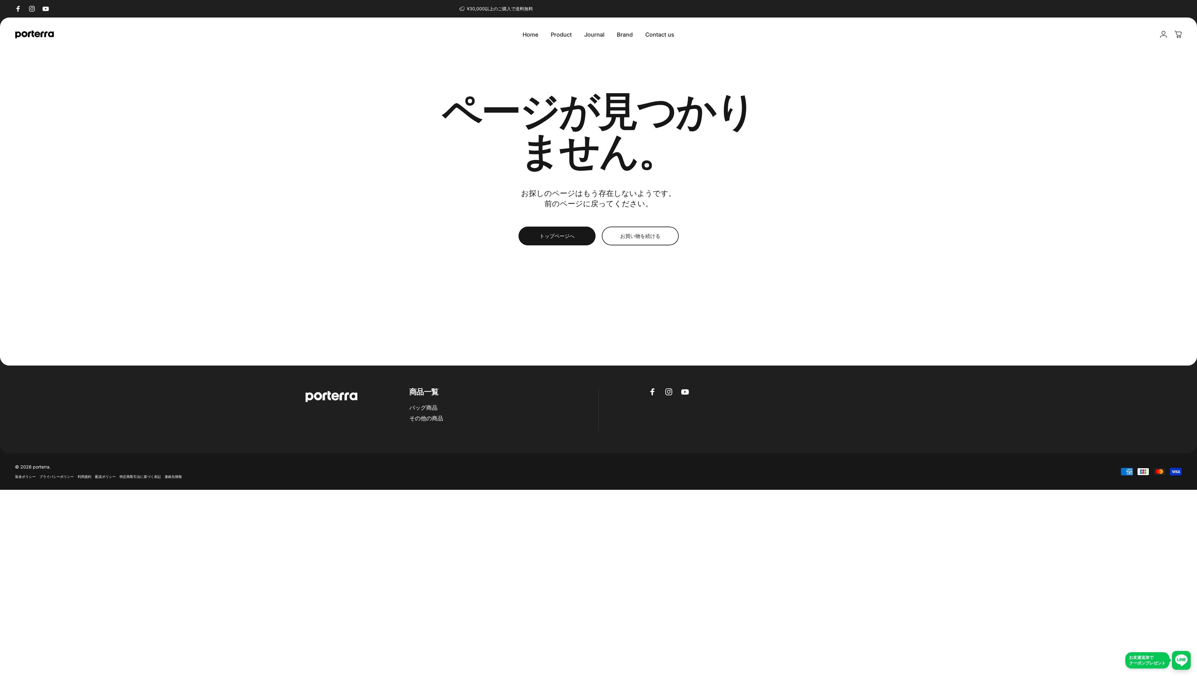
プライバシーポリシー (56, 476)
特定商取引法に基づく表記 (140, 476)
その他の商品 (426, 418)
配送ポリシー (105, 476)
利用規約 (84, 476)
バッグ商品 (423, 407)
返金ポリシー (25, 476)
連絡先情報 (173, 476)
